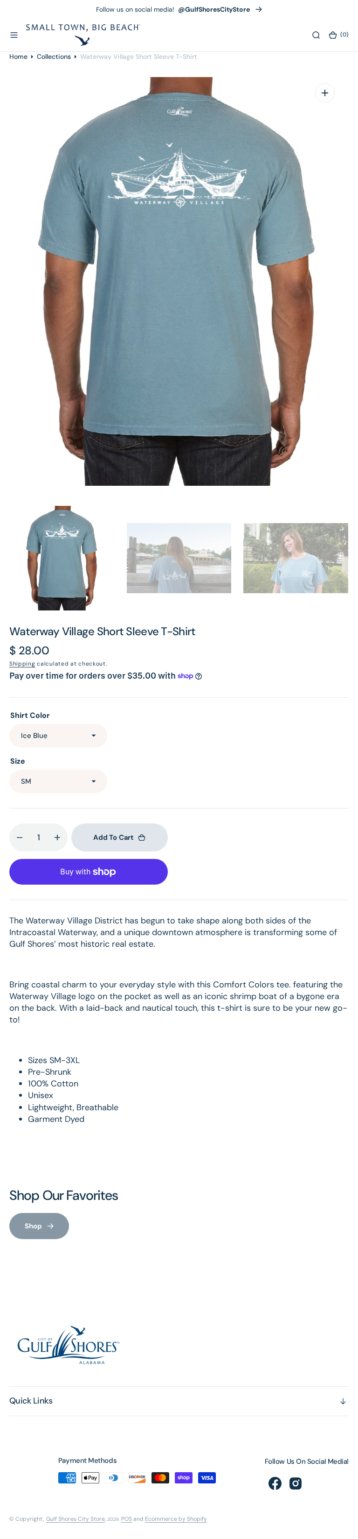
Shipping (22, 663)
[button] (14, 35)
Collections (54, 56)
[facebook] (275, 1483)
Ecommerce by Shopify (176, 1519)
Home (18, 56)
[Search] (316, 35)
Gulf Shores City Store (75, 1519)
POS (126, 1519)
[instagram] (295, 1483)
